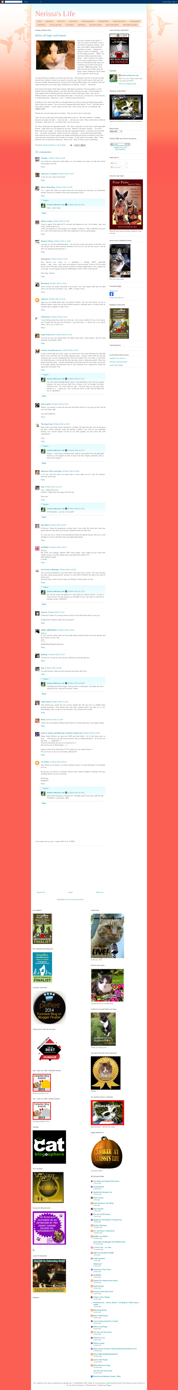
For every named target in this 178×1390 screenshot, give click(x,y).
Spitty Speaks (98, 1286)
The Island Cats (47, 424)
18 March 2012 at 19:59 (70, 471)
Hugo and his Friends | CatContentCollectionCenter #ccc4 (114, 1349)
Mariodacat (45, 283)
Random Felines (47, 241)
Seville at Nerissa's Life (55, 205)
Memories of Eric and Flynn (51, 471)
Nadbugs (44, 654)
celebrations (41, 25)
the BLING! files (103, 21)
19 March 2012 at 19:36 (66, 630)
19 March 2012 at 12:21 (76, 379)
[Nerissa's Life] (111, 295)
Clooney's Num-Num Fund (103, 1291)
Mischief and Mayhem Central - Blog (106, 1376)
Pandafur (44, 158)
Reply (43, 167)
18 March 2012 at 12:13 (76, 205)
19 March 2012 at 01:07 (58, 547)
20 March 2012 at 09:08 (76, 683)
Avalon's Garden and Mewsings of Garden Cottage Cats (61, 733)
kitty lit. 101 (61, 21)
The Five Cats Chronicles (102, 1371)
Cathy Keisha (46, 702)
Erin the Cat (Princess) (101, 1214)
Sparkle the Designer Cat (102, 1192)
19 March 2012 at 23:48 (53, 668)
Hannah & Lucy (99, 1338)
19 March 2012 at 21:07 (56, 654)
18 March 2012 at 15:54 (57, 299)
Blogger (108, 1385)
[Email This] (75, 145)
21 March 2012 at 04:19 (58, 762)
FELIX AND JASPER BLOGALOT (105, 1354)
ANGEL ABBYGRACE (49, 630)
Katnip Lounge (46, 221)
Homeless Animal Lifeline (118, 362)
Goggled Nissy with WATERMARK (120, 148)
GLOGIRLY (45, 547)
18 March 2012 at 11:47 (66, 174)
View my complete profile (127, 84)
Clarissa (44, 612)
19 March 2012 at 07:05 (67, 570)
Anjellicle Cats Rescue (117, 358)
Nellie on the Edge (100, 1327)
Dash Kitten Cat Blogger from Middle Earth (109, 1242)
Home (39, 21)
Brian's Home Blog (48, 187)
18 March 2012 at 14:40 (59, 259)
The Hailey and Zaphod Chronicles (106, 1181)
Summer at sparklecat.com (51, 350)
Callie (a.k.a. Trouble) (49, 174)
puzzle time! (73, 21)
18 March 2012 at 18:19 (63, 335)
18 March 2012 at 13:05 (61, 221)
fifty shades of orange (130, 25)
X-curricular (69, 25)
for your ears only (55, 25)
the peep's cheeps (96, 25)
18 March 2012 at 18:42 (60, 404)
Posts (114, 163)
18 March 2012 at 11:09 (56, 158)
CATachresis (45, 317)
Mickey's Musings (100, 1225)
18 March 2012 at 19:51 (61, 424)
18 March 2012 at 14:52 (58, 283)
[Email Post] (71, 145)
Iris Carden (45, 762)
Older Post (100, 892)
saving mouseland (88, 21)
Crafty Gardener (99, 1258)
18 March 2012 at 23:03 (58, 525)
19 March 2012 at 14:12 (56, 612)
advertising (81, 25)
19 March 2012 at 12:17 (76, 450)
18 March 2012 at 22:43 (53, 487)
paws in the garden (112, 25)
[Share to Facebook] (82, 145)
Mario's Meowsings (100, 1316)
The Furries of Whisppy (49, 570)
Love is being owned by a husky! (105, 1321)
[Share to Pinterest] (84, 145)
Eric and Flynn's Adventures (104, 1231)
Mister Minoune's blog (101, 1365)
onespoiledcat (98, 1187)
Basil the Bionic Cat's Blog (103, 1203)
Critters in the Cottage (101, 1297)
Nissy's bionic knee (119, 21)
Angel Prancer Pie (47, 335)
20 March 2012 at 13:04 (54, 720)
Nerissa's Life (55, 14)
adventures (49, 21)
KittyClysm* (97, 1264)
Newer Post (41, 892)
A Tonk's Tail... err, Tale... (102, 1247)
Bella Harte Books (100, 1310)
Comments (116, 167)
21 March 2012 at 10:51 (76, 793)
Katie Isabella (46, 404)
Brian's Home (98, 1198)
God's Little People (116, 365)
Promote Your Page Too (117, 297)
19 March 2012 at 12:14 (76, 591)
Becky (43, 720)
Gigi (42, 487)
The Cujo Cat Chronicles (102, 1332)
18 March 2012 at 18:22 (70, 350)
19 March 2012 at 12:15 (76, 509)
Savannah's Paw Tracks (102, 1269)
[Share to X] (80, 145)
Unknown (44, 299)
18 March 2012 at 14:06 (62, 241)
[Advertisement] (70, 867)
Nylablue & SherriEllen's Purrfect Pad (107, 1220)
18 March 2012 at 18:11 (59, 317)
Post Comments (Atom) (75, 899)
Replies (46, 200)
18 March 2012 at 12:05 (64, 187)
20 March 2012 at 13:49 (91, 733)
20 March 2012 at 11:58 (59, 702)
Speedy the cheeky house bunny (105, 1280)
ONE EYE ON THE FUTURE (103, 1253)
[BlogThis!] (77, 145)
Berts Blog (45, 525)
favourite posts (135, 21)
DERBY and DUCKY (100, 1236)
